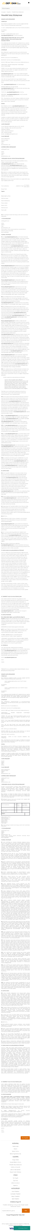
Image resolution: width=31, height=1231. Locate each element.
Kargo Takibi (15, 1159)
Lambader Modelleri (15, 1194)
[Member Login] (24, 3)
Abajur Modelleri (15, 1196)
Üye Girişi (15, 1180)
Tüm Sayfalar (25, 1137)
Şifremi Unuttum (15, 1183)
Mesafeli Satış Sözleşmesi (15, 1164)
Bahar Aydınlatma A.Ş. (15, 1153)
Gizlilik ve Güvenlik (15, 1167)
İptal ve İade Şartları (15, 1169)
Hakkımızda (15, 1146)
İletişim (15, 1149)
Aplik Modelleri (15, 1198)
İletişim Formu (15, 1151)
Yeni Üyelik (15, 1178)
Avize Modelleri (15, 1191)
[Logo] (11, 3)
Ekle (26, 1210)
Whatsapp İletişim (23, 1228)
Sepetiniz (15, 1185)
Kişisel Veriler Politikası (15, 1172)
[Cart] (28, 3)
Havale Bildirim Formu (15, 1162)
